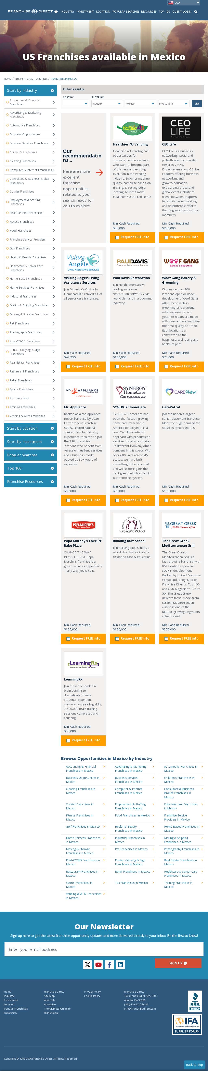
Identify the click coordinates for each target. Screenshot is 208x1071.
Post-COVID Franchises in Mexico (83, 862)
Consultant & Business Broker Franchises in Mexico (179, 793)
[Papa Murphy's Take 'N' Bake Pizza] (83, 525)
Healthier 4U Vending (130, 144)
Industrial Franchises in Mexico (130, 840)
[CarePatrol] (181, 391)
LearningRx (73, 679)
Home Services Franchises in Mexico (83, 840)
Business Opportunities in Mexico (83, 780)
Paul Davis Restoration (131, 278)
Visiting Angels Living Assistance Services (81, 280)
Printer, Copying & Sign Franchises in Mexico (130, 862)
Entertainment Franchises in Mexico (181, 806)
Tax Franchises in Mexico (131, 883)
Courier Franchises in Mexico (79, 806)
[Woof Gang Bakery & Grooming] (181, 262)
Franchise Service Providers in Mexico (177, 817)
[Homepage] (56, 11)
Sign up (176, 963)
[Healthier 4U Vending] (132, 128)
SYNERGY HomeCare (129, 407)
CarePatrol (171, 407)
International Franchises (31, 78)
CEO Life (169, 144)
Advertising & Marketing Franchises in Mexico (130, 768)
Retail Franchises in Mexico (133, 871)
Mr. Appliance (75, 407)
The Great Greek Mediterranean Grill (178, 543)
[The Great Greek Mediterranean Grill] (181, 525)
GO (197, 103)
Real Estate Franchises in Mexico (180, 862)
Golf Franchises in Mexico (83, 826)
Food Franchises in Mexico (132, 815)
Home (7, 78)
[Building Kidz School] (132, 525)
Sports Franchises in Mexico (79, 885)
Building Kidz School (129, 541)
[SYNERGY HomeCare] (132, 391)
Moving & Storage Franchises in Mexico (79, 851)
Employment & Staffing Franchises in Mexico (130, 806)
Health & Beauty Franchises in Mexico (128, 828)
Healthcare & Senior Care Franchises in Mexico (180, 873)
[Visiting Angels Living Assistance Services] (83, 262)
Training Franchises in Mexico (178, 885)
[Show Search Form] (196, 11)
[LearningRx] (83, 664)
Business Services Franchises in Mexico (128, 780)
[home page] (30, 11)
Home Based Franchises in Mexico (181, 828)
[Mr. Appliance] (83, 391)
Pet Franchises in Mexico (131, 849)
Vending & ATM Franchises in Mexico (83, 896)
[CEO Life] (181, 128)
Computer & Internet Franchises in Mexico (128, 791)
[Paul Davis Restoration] (132, 262)
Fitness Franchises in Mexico (79, 817)
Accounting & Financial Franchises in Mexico (81, 768)
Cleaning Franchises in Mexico (80, 791)
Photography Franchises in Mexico (181, 851)
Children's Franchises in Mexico (179, 780)
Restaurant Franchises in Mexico (82, 873)
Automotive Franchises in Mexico (180, 768)
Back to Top (194, 1064)
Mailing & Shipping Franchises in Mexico (178, 840)
